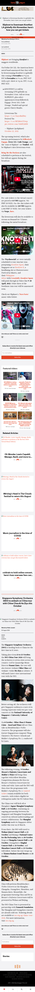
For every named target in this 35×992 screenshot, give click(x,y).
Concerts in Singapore (25, 975)
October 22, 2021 (11, 131)
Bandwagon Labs (13, 973)
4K (23, 34)
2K (20, 578)
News (3, 53)
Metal (12, 34)
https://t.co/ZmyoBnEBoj (15, 116)
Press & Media (23, 973)
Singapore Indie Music (23, 977)
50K (21, 499)
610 (20, 610)
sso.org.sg (9, 921)
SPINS (18, 34)
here (12, 211)
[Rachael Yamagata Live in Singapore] (17, 10)
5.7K (21, 459)
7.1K (21, 538)
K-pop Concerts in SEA (9, 975)
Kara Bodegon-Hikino (13, 39)
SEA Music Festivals (17, 979)
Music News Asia (10, 977)
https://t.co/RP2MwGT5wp (16, 121)
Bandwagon (18, 2)
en (13, 989)
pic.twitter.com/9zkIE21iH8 (16, 124)
